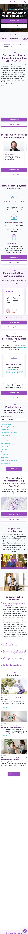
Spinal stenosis (5, 454)
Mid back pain (5, 443)
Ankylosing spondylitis (8, 427)
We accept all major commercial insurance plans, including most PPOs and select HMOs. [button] (14, 371)
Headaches (4, 438)
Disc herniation (5, 435)
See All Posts (14, 774)
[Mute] (20, 568)
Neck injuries (5, 446)
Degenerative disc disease (9, 432)
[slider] (13, 568)
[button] (2, 2)
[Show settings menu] (23, 568)
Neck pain (4, 449)
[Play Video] (2, 568)
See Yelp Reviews (14, 322)
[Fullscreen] (25, 568)
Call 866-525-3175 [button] (14, 21)
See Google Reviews (14, 327)
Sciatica (3, 452)
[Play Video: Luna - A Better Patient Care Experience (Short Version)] (14, 560)
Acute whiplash (6, 424)
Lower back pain (6, 441)
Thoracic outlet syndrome (9, 460)
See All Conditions (14, 469)
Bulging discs (5, 429)
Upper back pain (6, 463)
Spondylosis (4, 457)
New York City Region (19, 44)
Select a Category (6, 416)
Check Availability (14, 26)
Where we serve (5, 44)
